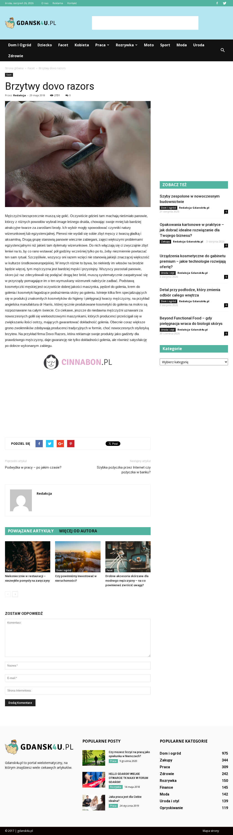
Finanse (166, 787)
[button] (222, 50)
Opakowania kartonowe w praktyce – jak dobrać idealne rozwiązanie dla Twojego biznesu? (192, 230)
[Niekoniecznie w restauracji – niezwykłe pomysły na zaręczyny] (27, 556)
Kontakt (72, 3)
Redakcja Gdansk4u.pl (194, 207)
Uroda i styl (167, 272)
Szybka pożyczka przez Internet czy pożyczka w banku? (124, 469)
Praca (100, 44)
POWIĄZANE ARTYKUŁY (31, 531)
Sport (165, 44)
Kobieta (82, 44)
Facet (63, 44)
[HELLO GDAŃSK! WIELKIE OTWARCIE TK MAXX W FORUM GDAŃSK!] (93, 780)
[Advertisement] (145, 23)
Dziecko (45, 44)
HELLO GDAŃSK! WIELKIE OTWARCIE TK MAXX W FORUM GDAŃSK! (128, 778)
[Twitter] (224, 3)
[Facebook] (217, 3)
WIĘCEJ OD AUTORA (78, 531)
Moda (182, 44)
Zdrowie (15, 55)
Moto (149, 44)
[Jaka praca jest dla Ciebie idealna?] (93, 802)
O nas (44, 3)
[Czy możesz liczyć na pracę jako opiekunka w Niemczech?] (93, 758)
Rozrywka (125, 44)
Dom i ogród (19, 44)
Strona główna (14, 68)
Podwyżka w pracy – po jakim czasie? (33, 467)
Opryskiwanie (171, 808)
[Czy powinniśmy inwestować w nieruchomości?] (77, 556)
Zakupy (165, 241)
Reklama (58, 3)
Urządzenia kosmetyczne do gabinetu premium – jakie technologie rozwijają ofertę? (193, 261)
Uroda (198, 44)
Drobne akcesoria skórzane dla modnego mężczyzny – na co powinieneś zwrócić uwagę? (126, 580)
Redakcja (19, 95)
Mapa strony (211, 831)
